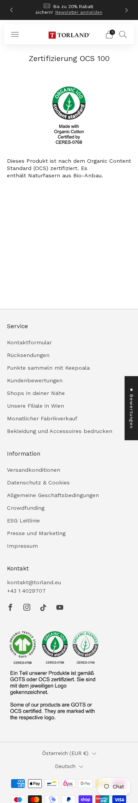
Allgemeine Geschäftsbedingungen (53, 495)
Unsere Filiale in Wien (35, 406)
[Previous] (11, 10)
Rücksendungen (28, 355)
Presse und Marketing (36, 533)
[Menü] (15, 34)
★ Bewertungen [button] (131, 408)
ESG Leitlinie (23, 520)
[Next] (126, 10)
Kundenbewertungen (34, 380)
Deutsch (65, 766)
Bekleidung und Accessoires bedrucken (59, 431)
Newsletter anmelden (78, 12)
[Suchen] (123, 34)
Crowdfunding (25, 508)
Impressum (22, 546)
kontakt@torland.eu (34, 582)
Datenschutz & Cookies (38, 482)
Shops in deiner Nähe (36, 393)
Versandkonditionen (33, 470)
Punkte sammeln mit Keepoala (48, 368)
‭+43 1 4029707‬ (26, 591)
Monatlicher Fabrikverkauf (42, 418)
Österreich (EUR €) (65, 753)
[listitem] (69, 10)
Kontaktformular (29, 342)
